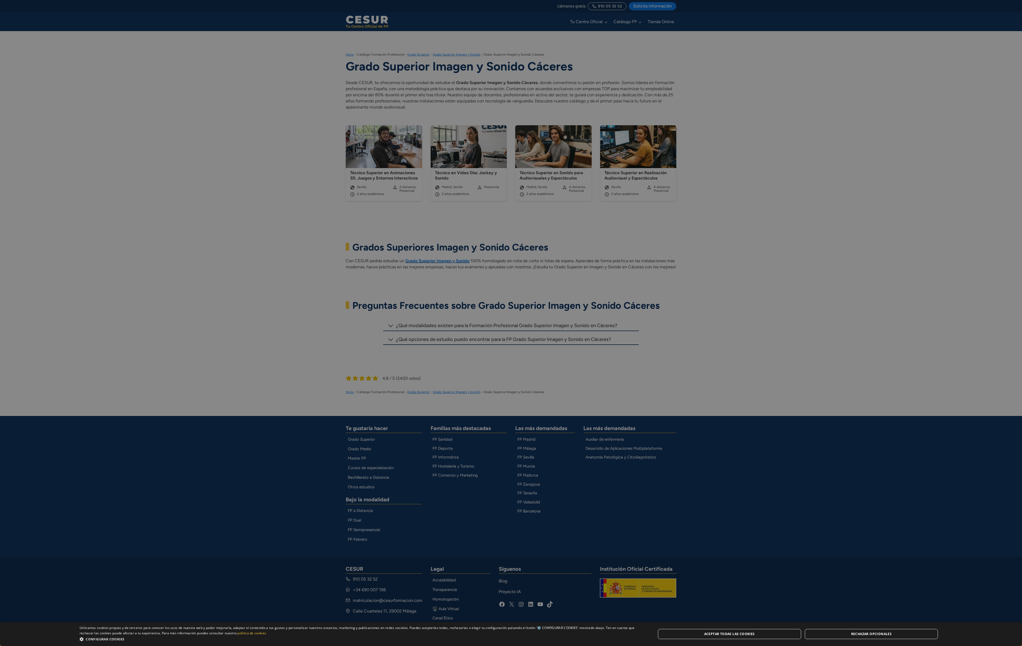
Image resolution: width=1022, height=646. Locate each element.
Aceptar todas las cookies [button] (729, 634)
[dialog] (511, 634)
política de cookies (251, 633)
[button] (359, 639)
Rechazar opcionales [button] (871, 634)
